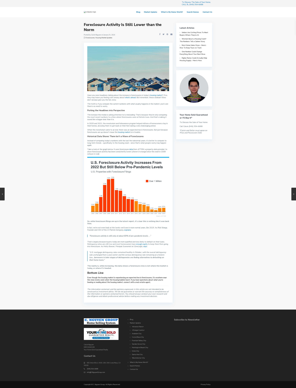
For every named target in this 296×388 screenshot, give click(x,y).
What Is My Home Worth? (172, 12)
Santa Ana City (137, 354)
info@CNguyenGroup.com (96, 372)
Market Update (150, 12)
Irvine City (135, 351)
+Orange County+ (138, 330)
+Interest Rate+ (138, 327)
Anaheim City (136, 334)
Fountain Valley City (139, 341)
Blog (138, 12)
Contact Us (207, 12)
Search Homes (193, 12)
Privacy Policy (205, 384)
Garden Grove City (138, 344)
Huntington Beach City (140, 348)
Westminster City (138, 358)
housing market (156, 95)
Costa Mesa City (138, 337)
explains (127, 230)
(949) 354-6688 (92, 369)
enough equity (142, 244)
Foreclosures (90, 38)
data (131, 149)
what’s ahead (130, 97)
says (145, 246)
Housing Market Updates (103, 38)
